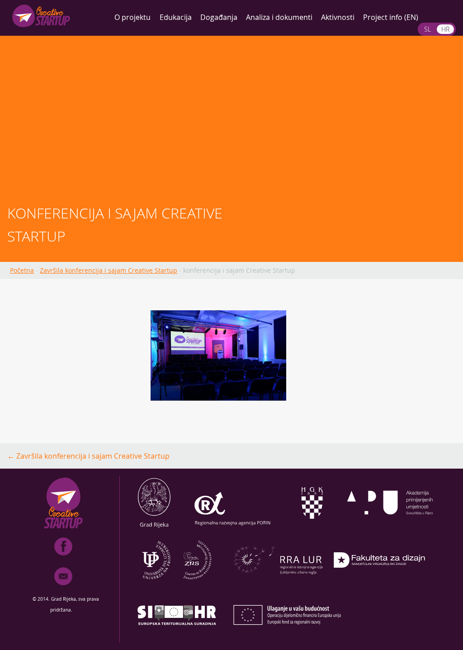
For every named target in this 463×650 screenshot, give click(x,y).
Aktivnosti (337, 17)
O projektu (132, 17)
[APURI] (390, 527)
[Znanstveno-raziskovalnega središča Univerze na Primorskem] (177, 584)
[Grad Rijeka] (154, 527)
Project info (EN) (390, 17)
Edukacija (176, 17)
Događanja (218, 17)
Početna (22, 270)
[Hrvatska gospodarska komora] (311, 527)
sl (427, 29)
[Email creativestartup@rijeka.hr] (63, 587)
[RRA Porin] (233, 527)
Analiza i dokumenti (279, 17)
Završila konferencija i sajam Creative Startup (108, 270)
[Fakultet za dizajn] (379, 584)
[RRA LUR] (278, 584)
